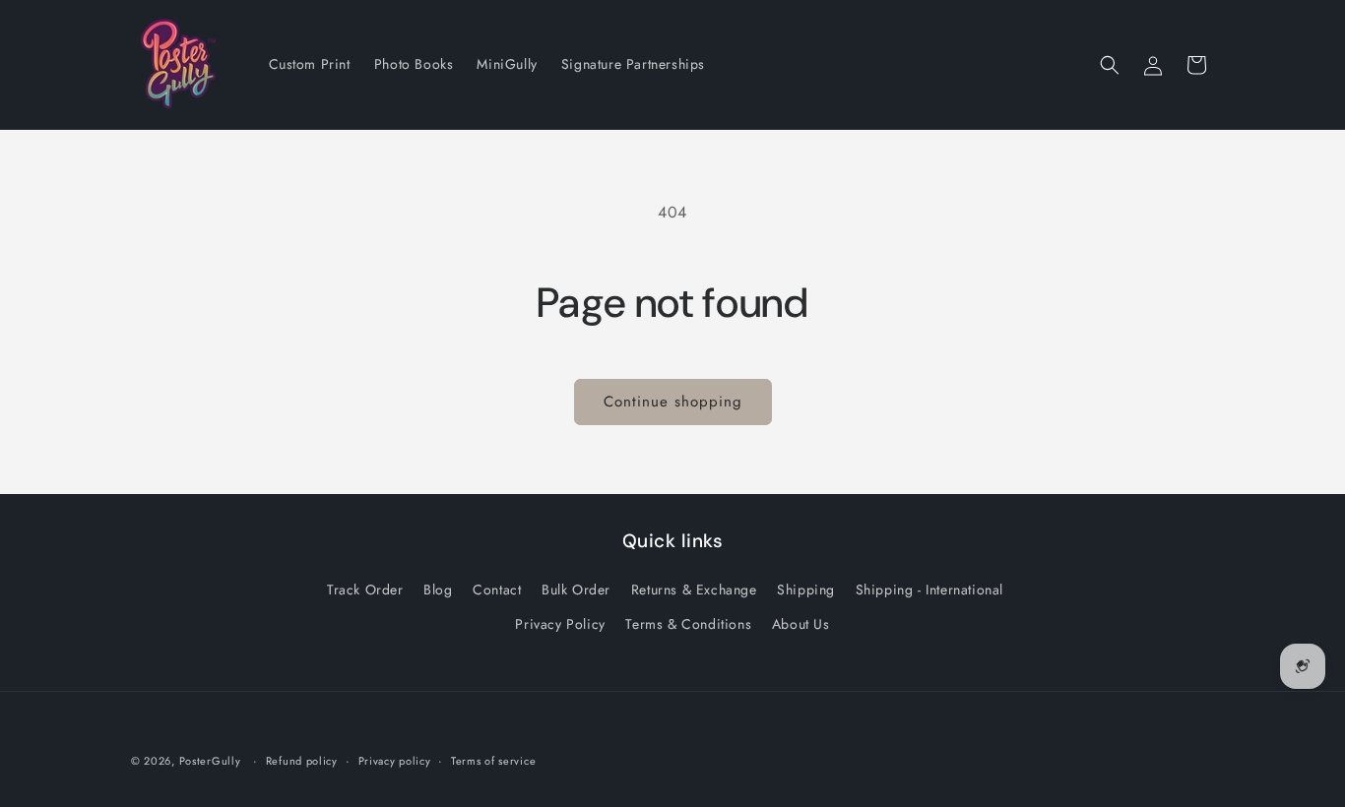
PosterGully (210, 761)
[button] (1109, 65)
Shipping (806, 589)
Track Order (365, 589)
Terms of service (493, 761)
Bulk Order (576, 589)
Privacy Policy (560, 624)
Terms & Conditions (688, 624)
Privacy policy (394, 761)
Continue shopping (673, 401)
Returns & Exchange (694, 589)
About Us (801, 624)
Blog (437, 589)
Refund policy (302, 761)
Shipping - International (929, 589)
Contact (497, 589)
